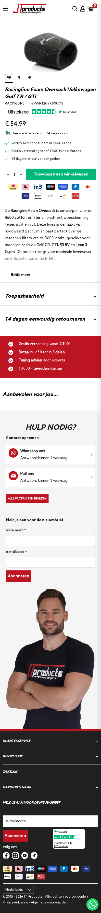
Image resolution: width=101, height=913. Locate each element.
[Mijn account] (82, 9)
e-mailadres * (16, 552)
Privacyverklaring (16, 902)
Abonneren (18, 576)
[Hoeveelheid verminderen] (8, 174)
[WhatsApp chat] (92, 904)
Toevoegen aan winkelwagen (61, 174)
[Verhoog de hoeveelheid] (21, 174)
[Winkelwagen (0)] (91, 8)
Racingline (14, 104)
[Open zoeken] (75, 9)
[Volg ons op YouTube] (24, 855)
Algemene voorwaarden (49, 902)
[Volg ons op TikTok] (34, 855)
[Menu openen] (5, 9)
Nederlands (14, 890)
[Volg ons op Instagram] (15, 855)
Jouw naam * (16, 530)
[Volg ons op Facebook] (6, 855)
